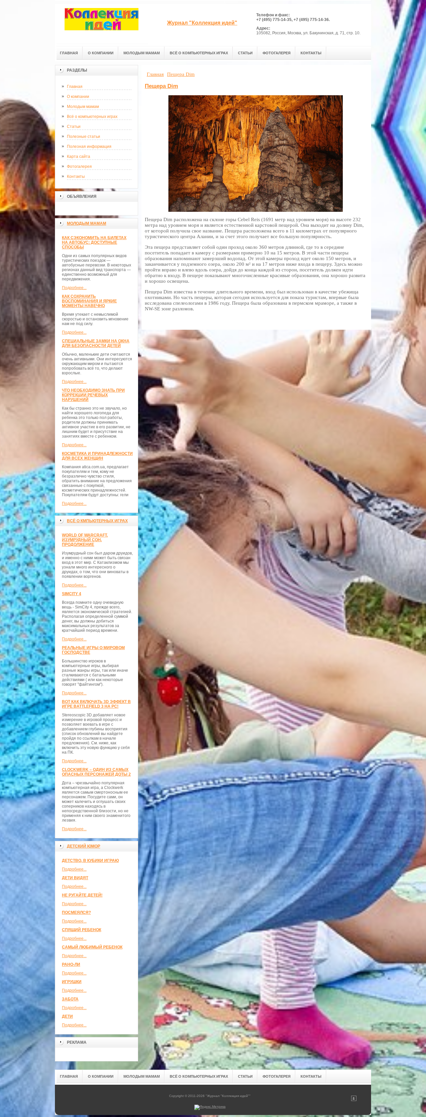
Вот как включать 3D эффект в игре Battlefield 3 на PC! (96, 704)
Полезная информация (89, 146)
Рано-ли (71, 964)
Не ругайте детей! (82, 895)
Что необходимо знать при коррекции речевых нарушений (93, 395)
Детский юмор (83, 846)
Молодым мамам (83, 106)
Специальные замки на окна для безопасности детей (95, 343)
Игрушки (72, 981)
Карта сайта (78, 156)
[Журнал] (101, 24)
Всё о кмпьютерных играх (97, 521)
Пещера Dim (161, 86)
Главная (75, 86)
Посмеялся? (76, 912)
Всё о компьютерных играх (92, 116)
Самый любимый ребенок (92, 947)
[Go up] (353, 1100)
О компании (78, 96)
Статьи (74, 126)
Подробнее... (74, 287)
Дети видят (75, 878)
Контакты (76, 176)
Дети (67, 1016)
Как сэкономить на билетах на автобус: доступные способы (94, 242)
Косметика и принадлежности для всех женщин (97, 456)
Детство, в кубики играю (90, 860)
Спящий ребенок (81, 930)
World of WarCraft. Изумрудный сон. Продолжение (85, 540)
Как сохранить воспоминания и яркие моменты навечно (89, 301)
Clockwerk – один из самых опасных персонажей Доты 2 (96, 772)
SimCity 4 (71, 593)
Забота (70, 999)
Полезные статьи (83, 136)
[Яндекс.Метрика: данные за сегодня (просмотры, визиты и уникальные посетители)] (210, 1107)
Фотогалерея (79, 166)
